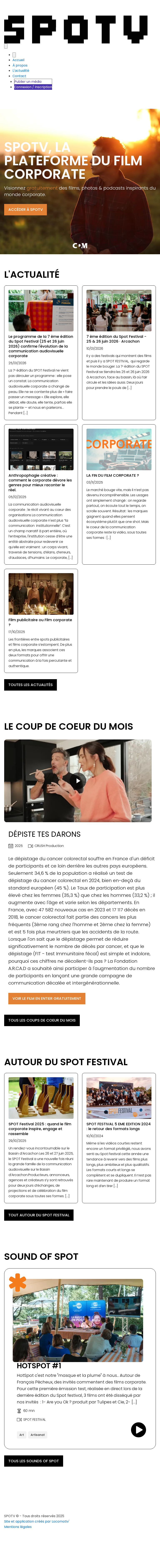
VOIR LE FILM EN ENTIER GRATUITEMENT (46, 998)
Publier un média (27, 81)
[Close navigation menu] (14, 54)
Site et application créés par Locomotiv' (37, 1521)
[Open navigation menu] (6, 46)
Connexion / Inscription (33, 87)
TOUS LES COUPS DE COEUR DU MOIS (42, 1020)
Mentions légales (18, 1526)
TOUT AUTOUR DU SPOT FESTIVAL (38, 1215)
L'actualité (20, 70)
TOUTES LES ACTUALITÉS (30, 684)
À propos (20, 65)
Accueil (18, 60)
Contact (19, 76)
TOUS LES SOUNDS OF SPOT (33, 1461)
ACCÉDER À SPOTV (25, 209)
